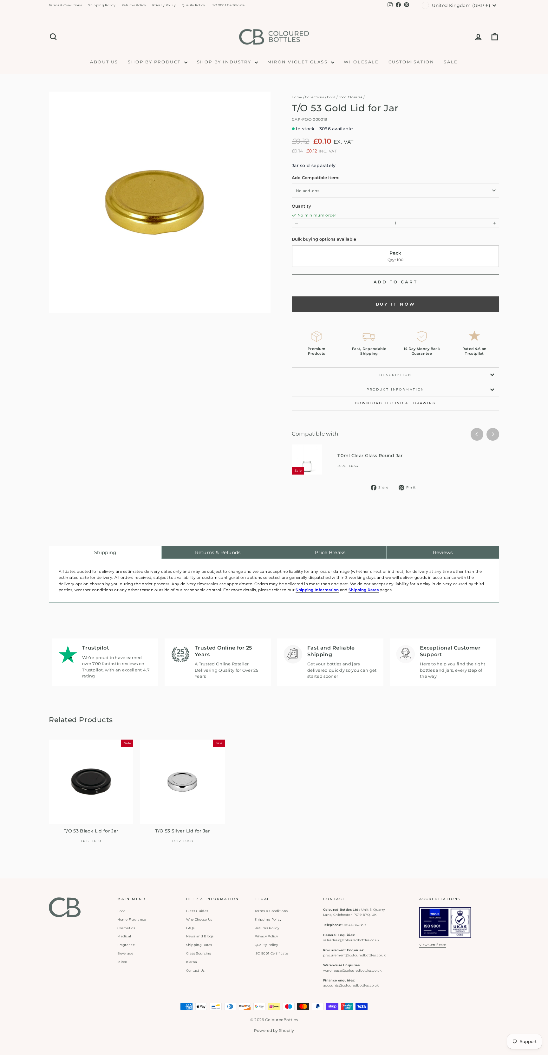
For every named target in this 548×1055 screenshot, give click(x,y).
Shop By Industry (225, 61)
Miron (122, 962)
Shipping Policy (101, 5)
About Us (104, 61)
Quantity (301, 206)
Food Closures (350, 97)
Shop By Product (155, 61)
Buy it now (395, 304)
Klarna (191, 962)
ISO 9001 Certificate (228, 5)
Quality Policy (193, 5)
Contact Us (195, 970)
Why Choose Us (199, 919)
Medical (124, 936)
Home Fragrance (131, 919)
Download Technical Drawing (395, 403)
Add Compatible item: (315, 177)
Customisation (411, 61)
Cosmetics (126, 928)
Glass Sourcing (199, 953)
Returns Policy (133, 5)
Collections (314, 97)
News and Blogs (200, 936)
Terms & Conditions (65, 5)
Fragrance (126, 945)
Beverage (125, 953)
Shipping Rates (199, 945)
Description (395, 375)
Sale (451, 61)
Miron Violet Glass (298, 61)
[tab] (105, 552)
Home (297, 97)
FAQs (190, 928)
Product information (396, 389)
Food (331, 97)
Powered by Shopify (274, 1030)
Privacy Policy (163, 5)
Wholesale (361, 61)
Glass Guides (197, 911)
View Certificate (432, 945)
